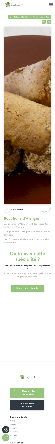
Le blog (13, 424)
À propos (13, 421)
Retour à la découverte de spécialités (31, 17)
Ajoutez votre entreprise (27, 405)
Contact (13, 435)
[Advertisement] (27, 328)
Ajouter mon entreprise (27, 288)
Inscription (14, 428)
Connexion (14, 432)
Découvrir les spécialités (28, 392)
